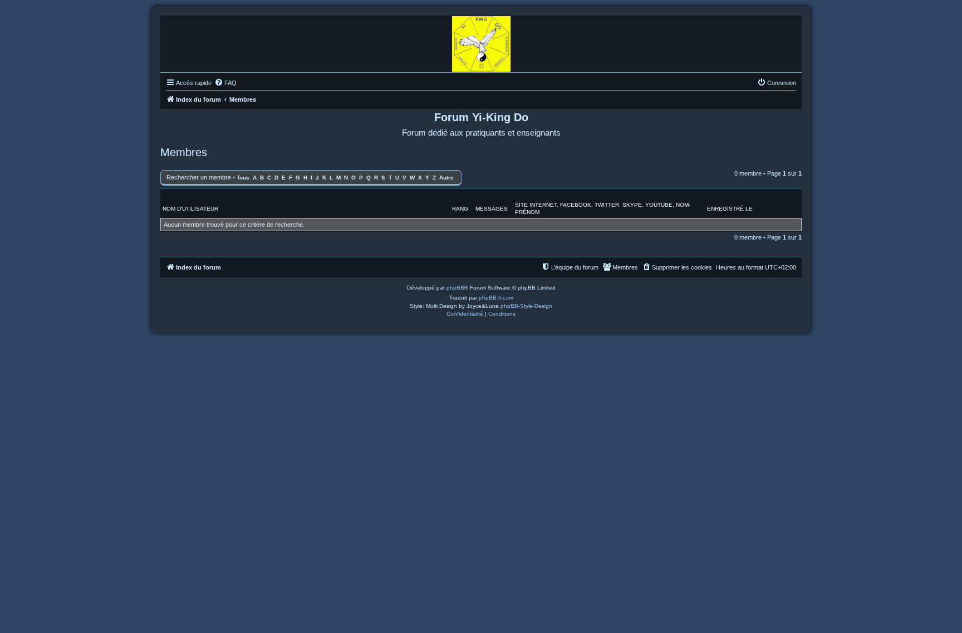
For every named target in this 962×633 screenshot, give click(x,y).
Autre (446, 178)
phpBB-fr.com (496, 298)
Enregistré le (730, 209)
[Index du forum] (481, 41)
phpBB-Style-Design (526, 306)
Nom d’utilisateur (190, 209)
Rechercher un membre (198, 177)
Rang (460, 209)
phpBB (455, 288)
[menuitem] (225, 82)
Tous (243, 178)
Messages (491, 209)
